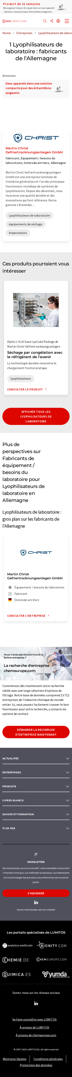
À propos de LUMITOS (34, 1027)
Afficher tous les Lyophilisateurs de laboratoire (36, 416)
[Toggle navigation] (67, 21)
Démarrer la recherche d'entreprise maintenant (36, 732)
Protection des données (36, 1065)
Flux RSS (8, 828)
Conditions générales (48, 1059)
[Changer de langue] (58, 21)
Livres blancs (13, 800)
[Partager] (51, 21)
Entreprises (11, 772)
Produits (9, 786)
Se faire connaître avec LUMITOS (34, 1019)
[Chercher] (45, 21)
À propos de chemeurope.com (36, 1035)
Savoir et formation (18, 814)
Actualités (10, 758)
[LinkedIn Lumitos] (36, 1004)
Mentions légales (14, 1059)
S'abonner (36, 893)
